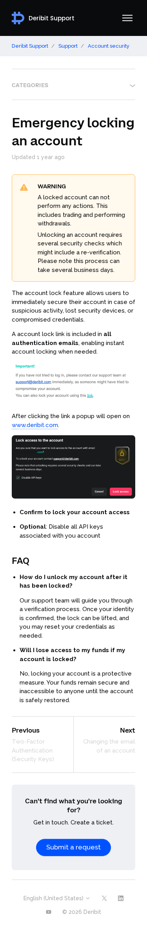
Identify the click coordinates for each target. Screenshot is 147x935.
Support (68, 46)
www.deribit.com (35, 425)
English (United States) (54, 898)
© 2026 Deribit (81, 911)
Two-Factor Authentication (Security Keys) (33, 750)
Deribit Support (30, 46)
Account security (108, 46)
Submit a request (73, 847)
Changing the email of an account (109, 746)
